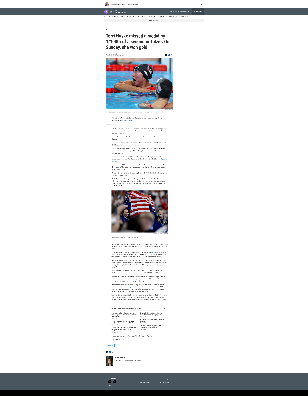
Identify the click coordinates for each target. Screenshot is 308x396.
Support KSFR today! (154, 20)
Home (106, 16)
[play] (106, 12)
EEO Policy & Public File (144, 382)
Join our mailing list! (165, 379)
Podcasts (176, 16)
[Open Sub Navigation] (117, 16)
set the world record (157, 252)
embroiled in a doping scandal (126, 287)
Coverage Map (151, 16)
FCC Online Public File (144, 379)
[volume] (111, 11)
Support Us (130, 16)
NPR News (108, 30)
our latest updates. (127, 120)
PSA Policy (184, 16)
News (121, 16)
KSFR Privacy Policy (164, 382)
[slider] (113, 11)
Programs (112, 16)
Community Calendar (165, 16)
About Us (140, 16)
